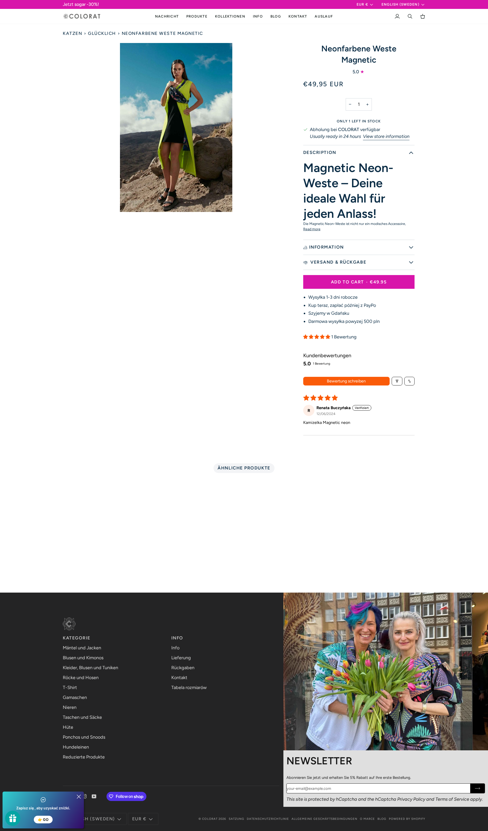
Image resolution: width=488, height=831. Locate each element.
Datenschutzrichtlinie (268, 819)
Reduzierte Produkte (84, 757)
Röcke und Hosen (81, 677)
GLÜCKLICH (102, 33)
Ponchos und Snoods (84, 737)
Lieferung (181, 658)
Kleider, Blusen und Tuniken (90, 667)
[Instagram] (84, 796)
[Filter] (397, 381)
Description (319, 152)
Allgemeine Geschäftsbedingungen (324, 819)
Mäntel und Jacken (82, 648)
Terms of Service (452, 799)
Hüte (68, 727)
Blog (381, 819)
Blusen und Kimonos (83, 658)
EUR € (362, 4)
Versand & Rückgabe (338, 262)
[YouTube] (94, 796)
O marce (367, 819)
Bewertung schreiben (346, 381)
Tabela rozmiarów (189, 687)
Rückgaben (182, 667)
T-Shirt (70, 687)
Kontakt (179, 677)
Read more (312, 229)
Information (326, 247)
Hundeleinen (76, 747)
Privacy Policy (411, 799)
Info (175, 648)
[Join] (477, 788)
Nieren (70, 707)
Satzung (236, 819)
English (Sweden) (400, 4)
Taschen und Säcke (82, 717)
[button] (196, 16)
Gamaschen (75, 697)
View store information (386, 136)
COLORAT (209, 819)
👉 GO (43, 819)
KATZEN (72, 33)
